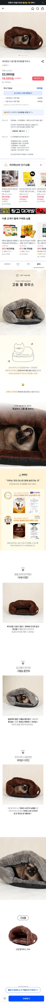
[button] (22, 2)
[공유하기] (42, 61)
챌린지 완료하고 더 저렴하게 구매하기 (22, 990)
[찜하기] (16, 185)
